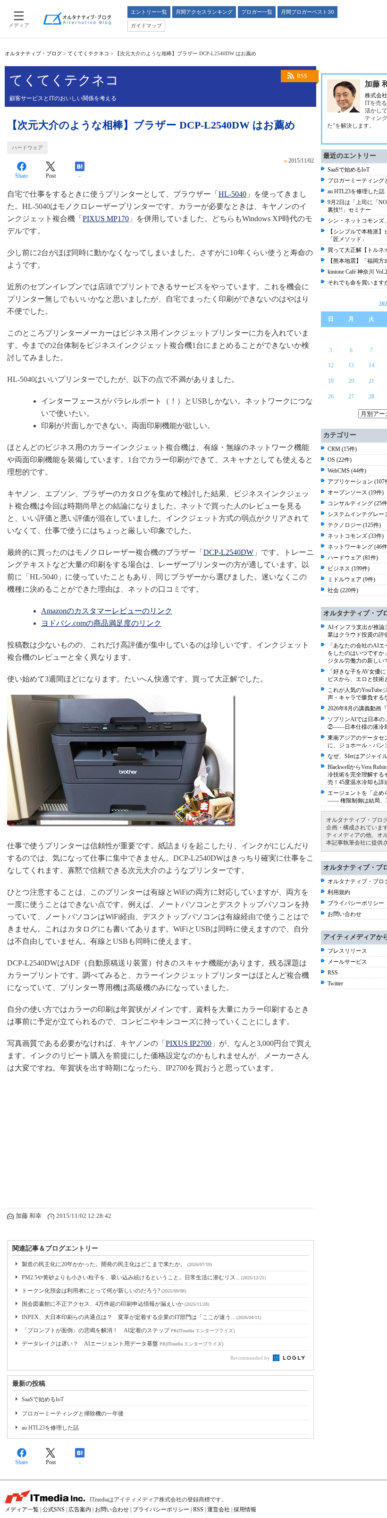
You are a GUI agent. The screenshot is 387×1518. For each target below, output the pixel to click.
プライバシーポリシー (356, 903)
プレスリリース (347, 951)
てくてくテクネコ (88, 53)
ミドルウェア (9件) (351, 579)
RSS (302, 76)
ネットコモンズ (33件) (356, 536)
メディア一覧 (22, 1509)
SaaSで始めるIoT (43, 1399)
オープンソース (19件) (356, 492)
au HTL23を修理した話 (50, 1427)
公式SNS (53, 1509)
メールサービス (347, 961)
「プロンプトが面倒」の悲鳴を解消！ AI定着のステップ (128, 1330)
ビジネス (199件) (349, 568)
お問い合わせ (345, 914)
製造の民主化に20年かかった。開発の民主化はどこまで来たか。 (117, 1264)
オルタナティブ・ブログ (33, 53)
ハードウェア (27, 147)
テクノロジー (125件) (354, 525)
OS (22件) (340, 460)
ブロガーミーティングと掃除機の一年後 (73, 1413)
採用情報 (245, 1509)
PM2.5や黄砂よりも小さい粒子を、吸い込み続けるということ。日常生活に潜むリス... (144, 1277)
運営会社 (218, 1509)
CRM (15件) (342, 449)
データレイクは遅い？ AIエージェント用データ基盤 (122, 1343)
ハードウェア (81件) (353, 557)
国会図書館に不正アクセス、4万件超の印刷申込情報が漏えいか (115, 1304)
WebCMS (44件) (347, 470)
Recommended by (250, 1358)
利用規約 (339, 892)
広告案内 (79, 1509)
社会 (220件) (343, 590)
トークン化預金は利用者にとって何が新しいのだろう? (104, 1290)
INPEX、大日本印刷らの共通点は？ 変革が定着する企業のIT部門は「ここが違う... (141, 1317)
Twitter (335, 983)
